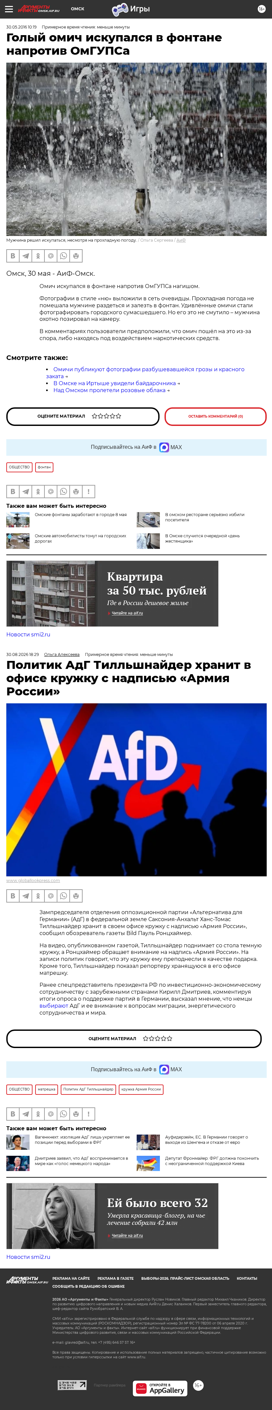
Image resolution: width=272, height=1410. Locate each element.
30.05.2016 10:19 (21, 27)
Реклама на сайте (71, 1278)
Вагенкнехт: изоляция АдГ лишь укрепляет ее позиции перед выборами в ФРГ (82, 1140)
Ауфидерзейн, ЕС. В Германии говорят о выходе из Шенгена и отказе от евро (206, 1140)
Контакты (247, 1278)
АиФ (181, 240)
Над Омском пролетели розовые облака (109, 390)
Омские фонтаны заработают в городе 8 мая (81, 514)
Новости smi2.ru (28, 634)
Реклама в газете (116, 1278)
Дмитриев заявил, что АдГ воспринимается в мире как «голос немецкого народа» (81, 1161)
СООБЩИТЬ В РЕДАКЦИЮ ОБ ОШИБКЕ (88, 1286)
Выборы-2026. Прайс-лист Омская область (185, 1278)
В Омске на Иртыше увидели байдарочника (114, 383)
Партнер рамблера (109, 1385)
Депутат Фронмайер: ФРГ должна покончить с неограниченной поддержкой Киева (212, 1161)
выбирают (54, 1006)
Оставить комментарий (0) (215, 416)
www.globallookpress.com (33, 880)
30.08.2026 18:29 (22, 654)
